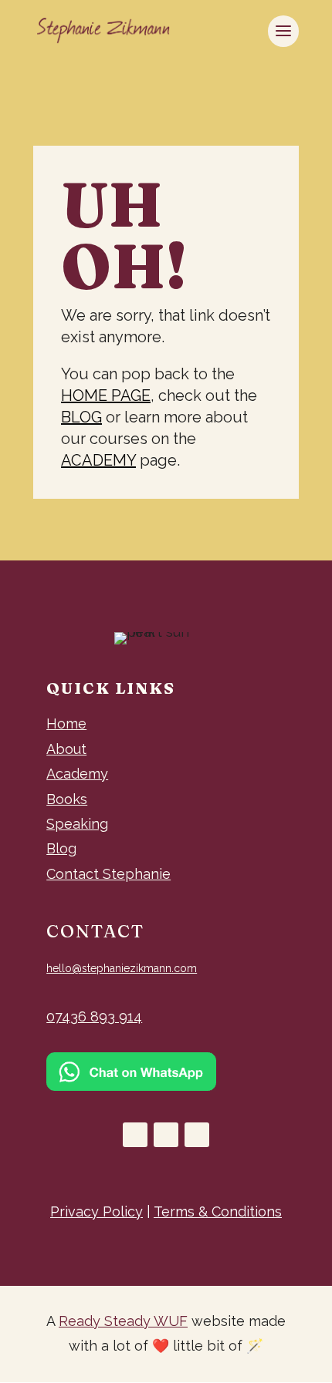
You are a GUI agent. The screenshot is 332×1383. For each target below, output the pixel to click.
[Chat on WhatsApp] (131, 1086)
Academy (77, 774)
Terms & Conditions (218, 1211)
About (66, 749)
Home (66, 723)
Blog (61, 848)
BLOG (81, 417)
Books (66, 799)
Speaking (77, 824)
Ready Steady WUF (123, 1321)
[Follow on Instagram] (166, 1134)
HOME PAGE (106, 395)
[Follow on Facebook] (135, 1134)
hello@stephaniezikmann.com (121, 968)
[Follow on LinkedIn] (197, 1134)
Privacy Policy (96, 1211)
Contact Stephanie (108, 874)
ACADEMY (98, 460)
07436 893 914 (94, 1016)
